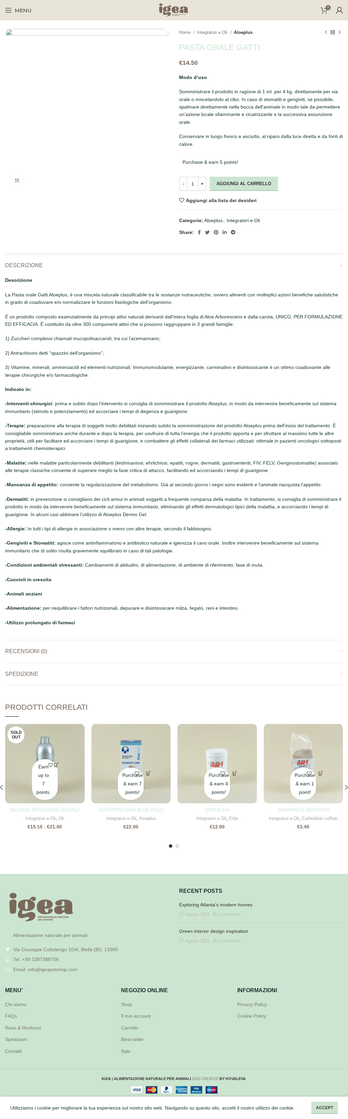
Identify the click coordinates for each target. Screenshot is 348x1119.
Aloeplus (243, 32)
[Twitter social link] (207, 232)
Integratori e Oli (213, 32)
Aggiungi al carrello (243, 183)
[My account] (339, 10)
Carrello (129, 1027)
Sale (125, 1051)
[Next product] (339, 32)
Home (185, 32)
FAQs (11, 1016)
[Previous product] (326, 32)
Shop (126, 1004)
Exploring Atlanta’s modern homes (216, 904)
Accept (324, 1107)
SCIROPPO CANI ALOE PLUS (131, 809)
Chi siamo (16, 1004)
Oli (61, 818)
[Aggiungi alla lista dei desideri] (51, 765)
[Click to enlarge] (17, 180)
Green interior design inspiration (213, 931)
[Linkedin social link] (225, 232)
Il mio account (136, 1016)
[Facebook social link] (199, 232)
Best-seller (132, 1039)
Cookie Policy (251, 1016)
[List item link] (87, 959)
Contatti (13, 1051)
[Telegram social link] (233, 232)
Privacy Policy (252, 1004)
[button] (148, 774)
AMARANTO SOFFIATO (303, 809)
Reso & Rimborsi (23, 1027)
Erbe (233, 818)
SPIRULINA (217, 809)
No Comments (227, 914)
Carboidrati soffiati (319, 818)
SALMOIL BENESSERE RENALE (45, 809)
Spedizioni (16, 1039)
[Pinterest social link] (216, 232)
